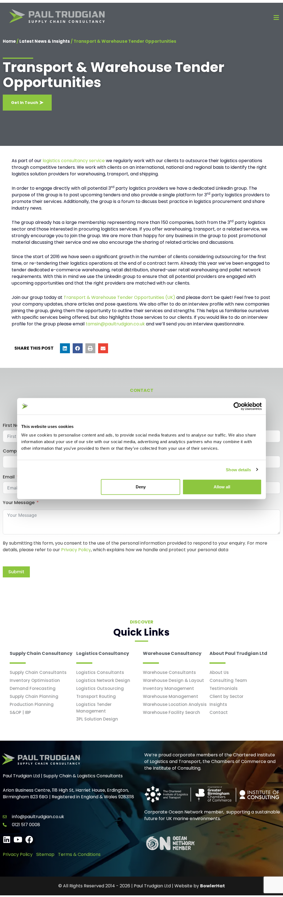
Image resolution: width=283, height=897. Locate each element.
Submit (16, 572)
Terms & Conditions (79, 854)
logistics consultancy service (74, 160)
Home (9, 41)
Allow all (222, 486)
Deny (141, 486)
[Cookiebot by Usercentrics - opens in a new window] (237, 406)
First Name (15, 425)
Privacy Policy (76, 550)
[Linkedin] (7, 840)
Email (9, 477)
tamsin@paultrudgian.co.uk (115, 324)
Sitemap (45, 854)
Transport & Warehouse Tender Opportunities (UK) (119, 297)
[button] (65, 348)
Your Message (19, 502)
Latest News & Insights (44, 41)
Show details (238, 469)
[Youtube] (18, 840)
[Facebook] (29, 840)
